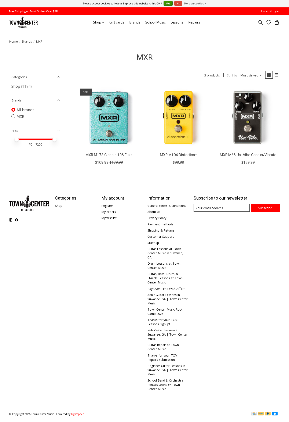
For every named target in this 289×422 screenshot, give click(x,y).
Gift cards (116, 22)
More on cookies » (195, 3)
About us (153, 212)
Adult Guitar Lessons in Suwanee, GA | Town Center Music (167, 299)
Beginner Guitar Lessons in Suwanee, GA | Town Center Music (167, 370)
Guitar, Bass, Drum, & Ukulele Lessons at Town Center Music (165, 278)
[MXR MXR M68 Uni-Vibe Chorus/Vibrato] (248, 117)
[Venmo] (275, 414)
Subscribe (265, 208)
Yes (168, 3)
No (178, 3)
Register (107, 205)
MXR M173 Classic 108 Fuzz (108, 155)
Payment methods (160, 224)
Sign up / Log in (269, 11)
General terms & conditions (166, 205)
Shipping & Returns (161, 230)
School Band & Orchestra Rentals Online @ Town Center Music (165, 384)
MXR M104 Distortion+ (178, 155)
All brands (25, 109)
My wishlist (109, 218)
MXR (20, 116)
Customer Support (160, 236)
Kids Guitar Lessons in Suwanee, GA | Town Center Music (167, 334)
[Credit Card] (254, 414)
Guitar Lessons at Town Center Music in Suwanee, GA (165, 253)
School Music (155, 22)
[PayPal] (261, 414)
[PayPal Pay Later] (268, 414)
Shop (15, 86)
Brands (134, 22)
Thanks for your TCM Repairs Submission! (162, 357)
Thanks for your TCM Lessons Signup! (162, 322)
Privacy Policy (156, 218)
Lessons (177, 22)
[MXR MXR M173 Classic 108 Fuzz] (109, 117)
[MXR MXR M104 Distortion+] (178, 117)
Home (13, 41)
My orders (108, 212)
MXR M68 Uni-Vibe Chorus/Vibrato (248, 155)
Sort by (232, 75)
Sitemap (153, 242)
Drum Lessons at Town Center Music (163, 265)
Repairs (194, 22)
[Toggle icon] (260, 22)
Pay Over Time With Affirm (166, 288)
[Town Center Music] (23, 22)
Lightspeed (77, 414)
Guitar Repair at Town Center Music (163, 347)
